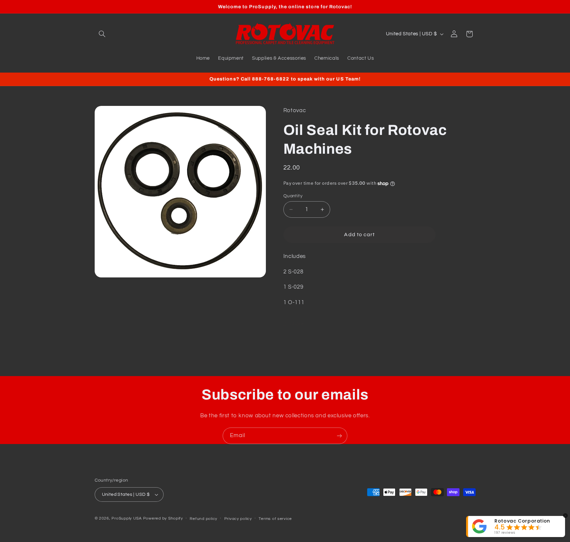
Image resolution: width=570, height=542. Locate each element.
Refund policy (203, 519)
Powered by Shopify (163, 518)
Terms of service (275, 519)
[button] (102, 34)
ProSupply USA (126, 518)
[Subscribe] (339, 436)
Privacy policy (238, 519)
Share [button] (297, 323)
